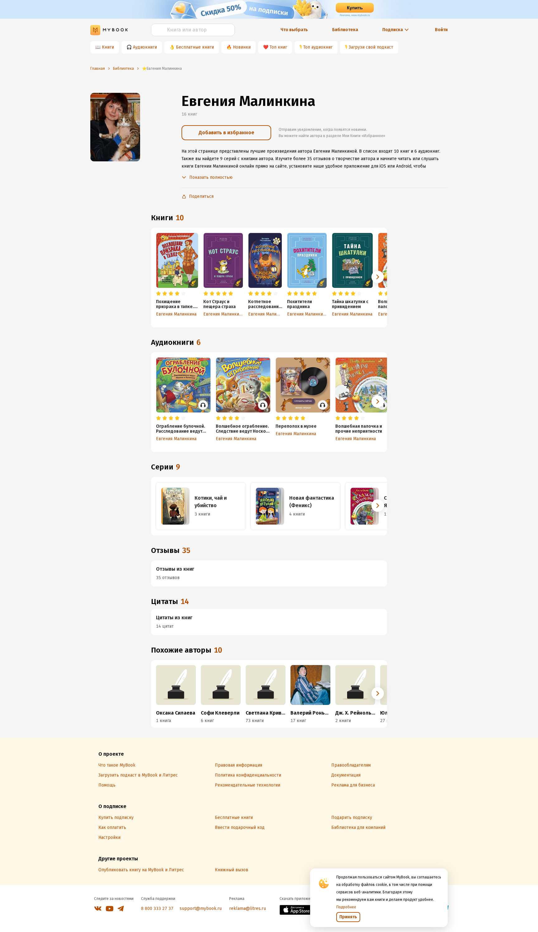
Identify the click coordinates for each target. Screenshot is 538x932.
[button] (377, 277)
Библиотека (345, 29)
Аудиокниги (145, 47)
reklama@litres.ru (247, 908)
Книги (108, 47)
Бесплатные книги (195, 47)
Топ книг (278, 47)
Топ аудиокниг (318, 47)
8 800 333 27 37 (157, 908)
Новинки (242, 47)
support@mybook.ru (201, 908)
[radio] (158, 294)
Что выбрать (294, 29)
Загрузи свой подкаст (371, 47)
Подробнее (346, 907)
